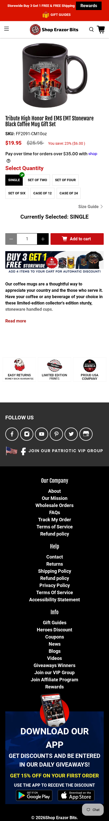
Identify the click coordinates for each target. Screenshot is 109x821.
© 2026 (38, 817)
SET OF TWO (37, 180)
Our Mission (54, 498)
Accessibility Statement (54, 599)
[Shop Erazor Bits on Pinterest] (56, 434)
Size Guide (89, 206)
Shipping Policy (54, 571)
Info (54, 612)
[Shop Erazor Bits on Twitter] (71, 434)
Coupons (54, 637)
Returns (54, 564)
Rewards (88, 5)
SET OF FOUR (65, 180)
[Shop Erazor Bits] (54, 29)
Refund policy (54, 534)
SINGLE (14, 180)
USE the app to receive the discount (54, 785)
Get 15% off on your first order (54, 775)
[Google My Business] (86, 434)
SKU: (10, 133)
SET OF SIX (16, 193)
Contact (54, 557)
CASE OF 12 (42, 193)
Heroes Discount (54, 629)
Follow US (19, 417)
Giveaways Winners (54, 665)
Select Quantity (24, 168)
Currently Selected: (54, 217)
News (55, 644)
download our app (54, 738)
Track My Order (54, 519)
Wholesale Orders (54, 505)
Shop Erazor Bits (61, 817)
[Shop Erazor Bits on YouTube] (41, 434)
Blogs (55, 651)
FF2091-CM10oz (31, 133)
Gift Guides (54, 622)
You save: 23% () (66, 143)
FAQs (54, 512)
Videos (54, 658)
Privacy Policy (54, 585)
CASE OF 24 (69, 193)
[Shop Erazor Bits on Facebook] (12, 434)
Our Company (54, 480)
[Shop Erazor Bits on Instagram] (27, 434)
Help (54, 546)
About (54, 491)
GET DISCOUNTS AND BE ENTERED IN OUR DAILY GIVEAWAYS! (54, 760)
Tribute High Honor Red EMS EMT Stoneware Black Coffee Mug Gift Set (49, 122)
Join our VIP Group (54, 672)
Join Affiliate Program (54, 679)
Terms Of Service (54, 592)
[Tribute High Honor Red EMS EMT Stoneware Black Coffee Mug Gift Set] (54, 77)
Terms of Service (55, 526)
